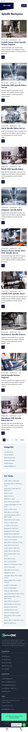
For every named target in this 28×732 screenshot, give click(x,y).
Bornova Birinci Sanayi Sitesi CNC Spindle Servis (13, 251)
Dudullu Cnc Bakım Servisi (10, 522)
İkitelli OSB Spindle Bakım (12, 169)
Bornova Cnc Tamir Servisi (10, 607)
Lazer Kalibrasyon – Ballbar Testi (9, 688)
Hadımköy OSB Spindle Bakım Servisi (13, 86)
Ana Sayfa (7, 723)
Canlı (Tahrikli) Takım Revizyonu (9, 685)
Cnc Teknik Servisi (8, 452)
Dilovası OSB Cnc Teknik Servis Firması (14, 620)
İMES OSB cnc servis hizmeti (11, 512)
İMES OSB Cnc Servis (9, 558)
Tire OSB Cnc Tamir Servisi (11, 525)
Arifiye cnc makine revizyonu (11, 591)
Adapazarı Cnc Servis (9, 573)
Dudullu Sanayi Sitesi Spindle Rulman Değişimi (13, 43)
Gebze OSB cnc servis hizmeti (11, 520)
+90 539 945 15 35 (8, 706)
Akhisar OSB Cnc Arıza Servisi (11, 601)
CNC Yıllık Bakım (5, 669)
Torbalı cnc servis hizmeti (10, 539)
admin (20, 40)
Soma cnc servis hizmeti (10, 561)
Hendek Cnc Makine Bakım (10, 585)
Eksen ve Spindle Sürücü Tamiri (9, 682)
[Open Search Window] (4, 1)
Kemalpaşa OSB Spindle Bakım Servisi (11, 419)
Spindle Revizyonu (13, 40)
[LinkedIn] (2, 1)
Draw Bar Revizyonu (6, 659)
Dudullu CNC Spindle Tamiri (13, 293)
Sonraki (22, 440)
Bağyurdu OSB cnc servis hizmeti (12, 604)
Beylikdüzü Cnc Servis (9, 499)
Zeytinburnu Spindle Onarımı (13, 334)
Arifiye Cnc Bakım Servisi (10, 509)
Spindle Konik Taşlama (9, 460)
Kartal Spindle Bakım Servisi (13, 128)
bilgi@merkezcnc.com (9, 709)
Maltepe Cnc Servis (9, 496)
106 (16, 440)
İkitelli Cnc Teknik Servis (10, 623)
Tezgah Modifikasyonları (10, 466)
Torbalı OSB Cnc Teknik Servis (11, 481)
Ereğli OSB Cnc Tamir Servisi (11, 545)
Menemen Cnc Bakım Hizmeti (11, 612)
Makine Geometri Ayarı (9, 457)
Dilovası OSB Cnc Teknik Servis (12, 551)
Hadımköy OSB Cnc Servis (10, 610)
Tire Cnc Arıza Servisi (9, 567)
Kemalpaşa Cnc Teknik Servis (11, 528)
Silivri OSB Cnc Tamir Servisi (11, 570)
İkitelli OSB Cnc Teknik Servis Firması (13, 542)
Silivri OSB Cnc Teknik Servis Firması (13, 537)
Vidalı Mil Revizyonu (6, 691)
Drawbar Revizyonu (9, 455)
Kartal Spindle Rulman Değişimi (10, 376)
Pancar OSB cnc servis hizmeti (11, 502)
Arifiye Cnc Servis (8, 493)
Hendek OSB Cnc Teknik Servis (12, 534)
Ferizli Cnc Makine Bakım (10, 588)
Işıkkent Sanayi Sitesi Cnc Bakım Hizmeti (14, 593)
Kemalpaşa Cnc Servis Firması (11, 531)
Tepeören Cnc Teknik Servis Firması (13, 564)
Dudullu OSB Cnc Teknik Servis (12, 548)
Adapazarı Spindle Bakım (11, 209)
